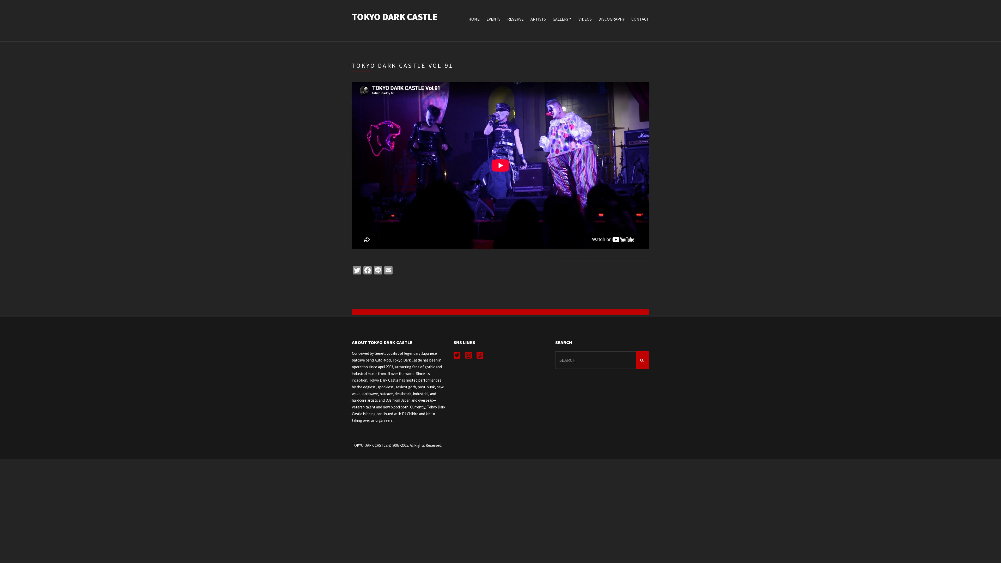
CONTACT (640, 19)
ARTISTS (538, 19)
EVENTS (493, 19)
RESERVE (515, 19)
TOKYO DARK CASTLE (394, 17)
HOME (474, 19)
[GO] (642, 360)
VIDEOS (585, 19)
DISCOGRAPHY (612, 19)
